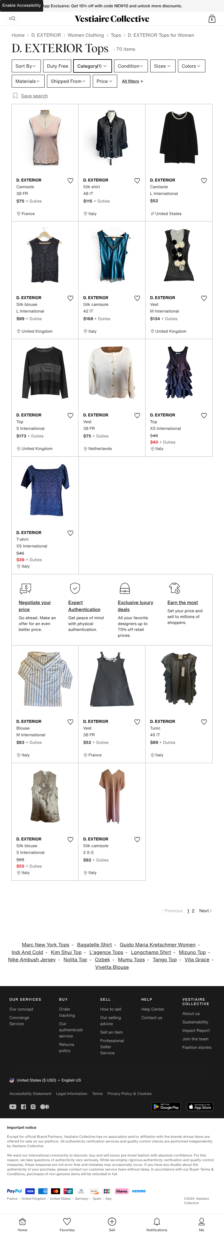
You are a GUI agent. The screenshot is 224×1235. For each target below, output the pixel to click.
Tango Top (165, 959)
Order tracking (67, 1012)
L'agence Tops (106, 952)
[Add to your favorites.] (70, 180)
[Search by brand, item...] (12, 18)
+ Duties (34, 201)
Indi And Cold (27, 952)
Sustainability (195, 1022)
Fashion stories (196, 1047)
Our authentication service (73, 1030)
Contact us (151, 1018)
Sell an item (111, 1032)
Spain (97, 1198)
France (12, 1198)
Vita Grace (197, 959)
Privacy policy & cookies (129, 1093)
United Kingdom (34, 1198)
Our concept (21, 1009)
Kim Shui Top (66, 952)
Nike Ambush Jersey (32, 959)
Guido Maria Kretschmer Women (157, 944)
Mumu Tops (131, 959)
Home (18, 35)
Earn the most (182, 602)
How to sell (110, 1009)
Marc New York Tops (45, 944)
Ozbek (102, 959)
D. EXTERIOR (46, 35)
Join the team (195, 1039)
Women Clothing (86, 35)
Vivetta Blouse (112, 967)
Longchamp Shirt (151, 952)
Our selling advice (110, 1021)
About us (191, 1014)
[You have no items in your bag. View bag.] (212, 19)
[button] (212, 19)
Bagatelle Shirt (94, 944)
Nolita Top (75, 959)
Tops (116, 35)
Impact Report (196, 1031)
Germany (82, 1198)
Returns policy (66, 1048)
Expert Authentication (84, 606)
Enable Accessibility (21, 5)
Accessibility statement (30, 1093)
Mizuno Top (192, 952)
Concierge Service (19, 1021)
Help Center (152, 1009)
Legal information (71, 1093)
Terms (97, 1093)
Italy (109, 1198)
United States (60, 1198)
